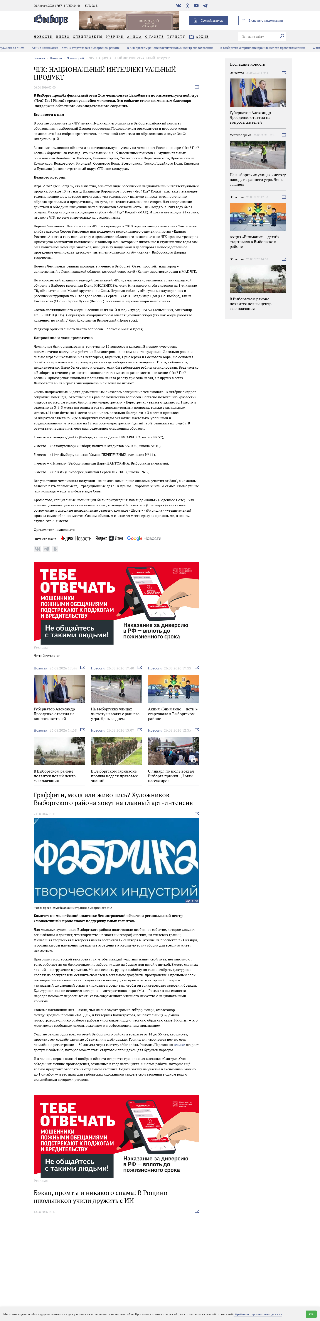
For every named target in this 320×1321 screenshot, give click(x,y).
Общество (237, 73)
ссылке (179, 1044)
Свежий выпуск (212, 20)
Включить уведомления (266, 20)
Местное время (240, 135)
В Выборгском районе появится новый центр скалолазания (146, 48)
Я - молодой (75, 58)
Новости (56, 58)
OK (311, 1314)
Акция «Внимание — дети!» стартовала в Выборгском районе (52, 48)
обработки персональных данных (258, 1314)
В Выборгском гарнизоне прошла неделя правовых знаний (239, 48)
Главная (39, 58)
